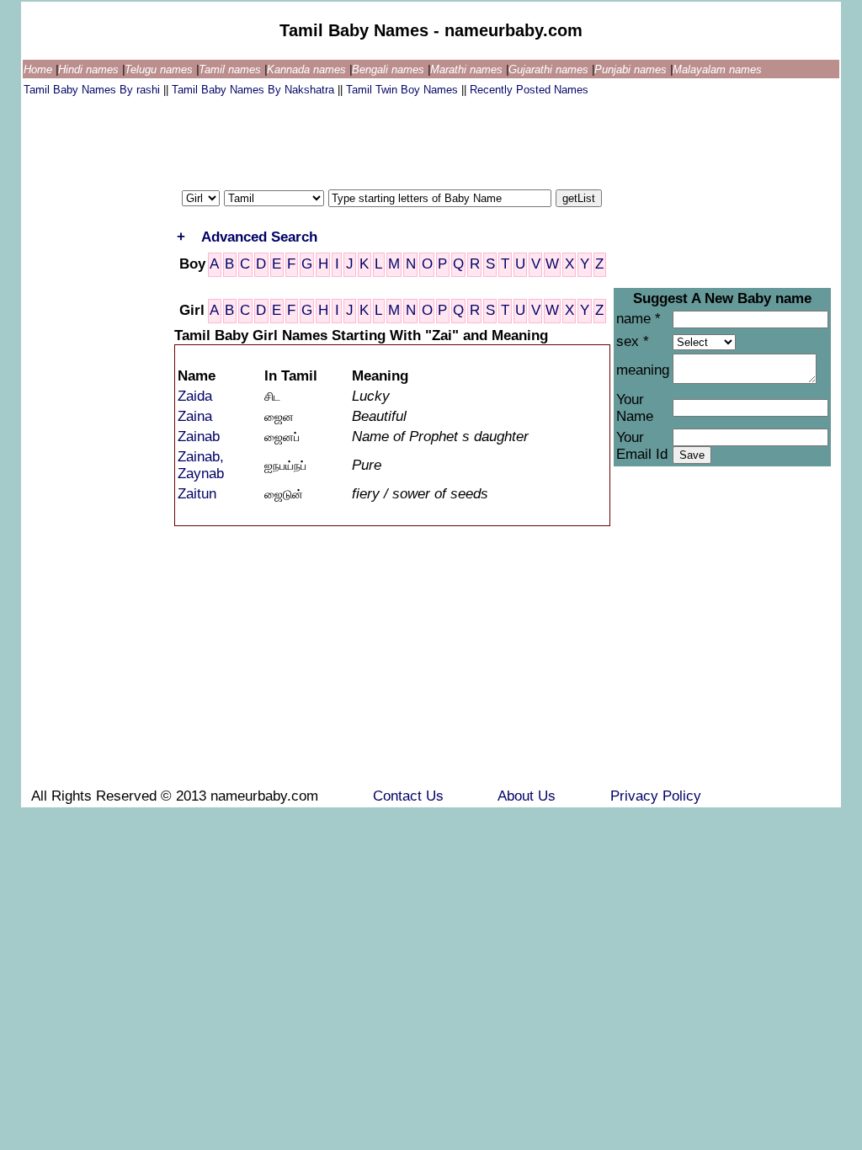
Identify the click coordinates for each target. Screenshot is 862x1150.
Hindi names (90, 69)
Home (40, 69)
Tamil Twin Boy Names (403, 89)
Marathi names (468, 69)
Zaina (195, 416)
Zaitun (197, 494)
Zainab (199, 437)
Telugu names (160, 69)
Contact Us (410, 796)
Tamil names (231, 69)
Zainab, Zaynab (201, 465)
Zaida (195, 396)
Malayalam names (717, 69)
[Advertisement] (330, 139)
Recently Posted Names (529, 89)
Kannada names (308, 69)
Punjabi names (632, 69)
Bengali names (390, 69)
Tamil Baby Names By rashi (93, 89)
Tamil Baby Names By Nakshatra (255, 89)
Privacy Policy (655, 796)
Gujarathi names (550, 69)
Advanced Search (259, 237)
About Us (529, 796)
